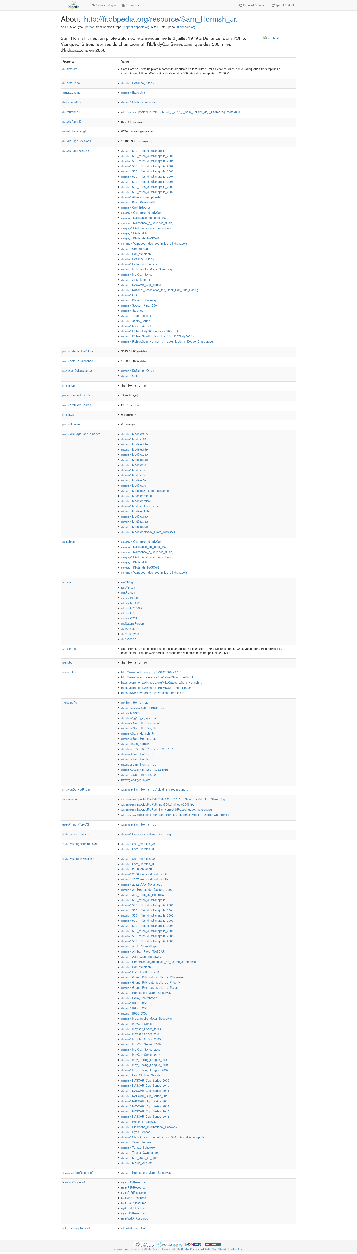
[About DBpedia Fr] (73, 5)
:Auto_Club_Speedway (141, 956)
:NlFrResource (133, 1182)
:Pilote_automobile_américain (146, 228)
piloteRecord (77, 1172)
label (67, 662)
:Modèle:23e (134, 454)
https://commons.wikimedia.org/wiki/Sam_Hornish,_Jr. (156, 687)
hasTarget (73, 1182)
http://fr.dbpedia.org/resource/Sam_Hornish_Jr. (161, 18)
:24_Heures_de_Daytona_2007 (147, 889)
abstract (69, 69)
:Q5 (127, 613)
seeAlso (69, 672)
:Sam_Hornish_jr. (137, 754)
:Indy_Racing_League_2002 (144, 1070)
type (66, 582)
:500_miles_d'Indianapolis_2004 (147, 176)
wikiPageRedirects (79, 844)
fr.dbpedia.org (186, 27)
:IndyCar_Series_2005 (141, 1039)
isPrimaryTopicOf (75, 824)
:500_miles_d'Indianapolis (143, 151)
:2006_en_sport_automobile (144, 874)
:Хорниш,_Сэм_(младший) (144, 769)
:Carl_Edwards (136, 207)
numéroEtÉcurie (76, 395)
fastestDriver (75, 834)
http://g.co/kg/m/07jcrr (135, 780)
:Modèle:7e (133, 485)
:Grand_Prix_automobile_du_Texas (149, 987)
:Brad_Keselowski (138, 202)
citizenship (71, 92)
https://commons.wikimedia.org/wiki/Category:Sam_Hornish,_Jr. (162, 682)
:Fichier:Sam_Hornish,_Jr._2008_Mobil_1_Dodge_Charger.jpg (167, 341)
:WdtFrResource (134, 1218)
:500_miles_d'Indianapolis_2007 (147, 192)
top (68, 414)
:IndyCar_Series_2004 (141, 1034)
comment (70, 648)
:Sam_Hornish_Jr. (134, 702)
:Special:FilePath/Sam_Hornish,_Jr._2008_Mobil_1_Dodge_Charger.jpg (175, 815)
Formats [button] (131, 5)
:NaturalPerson (132, 623)
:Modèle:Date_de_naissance (145, 490)
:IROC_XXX (134, 1013)
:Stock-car (132, 310)
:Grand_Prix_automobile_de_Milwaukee (152, 977)
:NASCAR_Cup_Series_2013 (145, 1101)
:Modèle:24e (134, 521)
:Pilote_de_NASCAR (140, 238)
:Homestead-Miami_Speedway (146, 834)
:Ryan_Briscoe (135, 1132)
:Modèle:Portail (136, 501)
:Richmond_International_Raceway (149, 1127)
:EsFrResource (133, 1203)
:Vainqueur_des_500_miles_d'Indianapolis (154, 243)
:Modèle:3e (133, 470)
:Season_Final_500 (139, 305)
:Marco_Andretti (136, 326)
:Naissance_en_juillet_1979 (144, 218)
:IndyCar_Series (136, 274)
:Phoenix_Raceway (138, 300)
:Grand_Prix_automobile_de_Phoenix (150, 982)
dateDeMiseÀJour (77, 351)
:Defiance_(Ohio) (137, 83)
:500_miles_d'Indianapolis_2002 (147, 166)
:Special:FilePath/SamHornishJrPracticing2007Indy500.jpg (166, 809)
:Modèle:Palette (136, 496)
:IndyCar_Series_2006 (141, 1044)
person (89, 27)
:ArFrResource (133, 1192)
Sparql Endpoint (285, 5)
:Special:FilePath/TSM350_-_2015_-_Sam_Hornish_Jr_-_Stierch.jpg (173, 799)
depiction (70, 799)
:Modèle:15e (134, 516)
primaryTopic (76, 1228)
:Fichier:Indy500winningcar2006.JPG (150, 331)
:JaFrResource (133, 1198)
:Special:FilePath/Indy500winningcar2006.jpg (157, 804)
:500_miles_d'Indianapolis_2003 (147, 171)
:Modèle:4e (133, 475)
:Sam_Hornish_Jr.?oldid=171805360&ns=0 (155, 789)
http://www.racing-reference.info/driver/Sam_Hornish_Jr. (157, 677)
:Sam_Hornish (135, 744)
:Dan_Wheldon (136, 254)
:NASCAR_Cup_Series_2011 (145, 1091)
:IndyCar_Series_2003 (141, 1029)
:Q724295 (131, 713)
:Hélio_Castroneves (139, 264)
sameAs (69, 702)
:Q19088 (131, 603)
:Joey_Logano (135, 279)
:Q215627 (131, 608)
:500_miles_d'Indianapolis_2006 (147, 187)
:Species (128, 639)
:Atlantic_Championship (141, 197)
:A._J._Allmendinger (139, 946)
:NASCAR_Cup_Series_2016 (145, 1116)
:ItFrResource (133, 1213)
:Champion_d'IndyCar (141, 212)
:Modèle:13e (134, 439)
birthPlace (71, 83)
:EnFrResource (133, 1208)
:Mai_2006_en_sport (139, 1158)
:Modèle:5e (133, 480)
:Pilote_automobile (138, 102)
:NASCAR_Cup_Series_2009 (145, 1080)
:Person (128, 587)
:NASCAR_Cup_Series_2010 (145, 1085)
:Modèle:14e (134, 444)
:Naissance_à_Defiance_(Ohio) (147, 223)
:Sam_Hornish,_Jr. (142, 707)
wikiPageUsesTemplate (81, 434)
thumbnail (71, 112)
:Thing (127, 582)
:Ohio (129, 295)
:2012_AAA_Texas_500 (141, 884)
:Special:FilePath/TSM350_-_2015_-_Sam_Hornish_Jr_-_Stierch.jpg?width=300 (180, 112)
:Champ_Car (134, 249)
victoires (71, 424)
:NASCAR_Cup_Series (141, 285)
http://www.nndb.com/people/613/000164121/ (151, 672)
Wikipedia (150, 1249)
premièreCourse (76, 405)
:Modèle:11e (134, 434)
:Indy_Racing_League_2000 (144, 1060)
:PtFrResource (133, 1187)
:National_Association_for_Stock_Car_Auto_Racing (159, 290)
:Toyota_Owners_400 (140, 1152)
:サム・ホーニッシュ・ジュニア (147, 749)
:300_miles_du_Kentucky (142, 895)
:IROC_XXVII (134, 1008)
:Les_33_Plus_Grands (141, 1075)
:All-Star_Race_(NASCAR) (143, 951)
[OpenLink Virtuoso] (144, 1244)
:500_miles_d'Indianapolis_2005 (147, 181)
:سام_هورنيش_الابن (139, 718)
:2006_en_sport (136, 869)
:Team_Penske (136, 316)
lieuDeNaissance (77, 370)
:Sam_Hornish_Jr (137, 849)
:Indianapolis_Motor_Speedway (147, 269)
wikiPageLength (74, 131)
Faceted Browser (253, 5)
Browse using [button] (104, 5)
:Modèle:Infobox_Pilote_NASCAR (148, 532)
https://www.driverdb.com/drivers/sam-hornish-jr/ (152, 693)
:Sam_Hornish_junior (140, 723)
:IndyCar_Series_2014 (141, 1054)
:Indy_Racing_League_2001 (144, 1065)
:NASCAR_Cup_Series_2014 (145, 1106)
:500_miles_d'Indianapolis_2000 (147, 156)
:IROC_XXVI (134, 1003)
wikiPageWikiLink (75, 151)
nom (69, 385)
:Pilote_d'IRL (135, 233)
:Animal (128, 628)
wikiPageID (71, 121)
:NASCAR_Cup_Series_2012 (145, 1096)
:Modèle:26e (134, 527)
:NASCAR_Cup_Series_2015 (145, 1111)
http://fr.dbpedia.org (137, 27)
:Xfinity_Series (135, 321)
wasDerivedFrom (76, 789)
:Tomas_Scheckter (138, 1147)
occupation (71, 102)
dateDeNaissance (77, 361)
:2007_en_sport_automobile (144, 879)
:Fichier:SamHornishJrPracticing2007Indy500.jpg (158, 336)
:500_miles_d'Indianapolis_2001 (147, 161)
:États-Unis (133, 92)
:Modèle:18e (134, 449)
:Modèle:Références (139, 506)
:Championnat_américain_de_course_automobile (158, 962)
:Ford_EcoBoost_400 (140, 972)
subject (68, 541)
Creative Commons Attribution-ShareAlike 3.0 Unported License (213, 1249)
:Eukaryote (130, 634)
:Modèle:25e (134, 460)
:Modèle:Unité (135, 511)
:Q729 (129, 618)
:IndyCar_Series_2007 (141, 1049)
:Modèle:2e (133, 465)
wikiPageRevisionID (77, 141)
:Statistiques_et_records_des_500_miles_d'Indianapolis (162, 1137)
